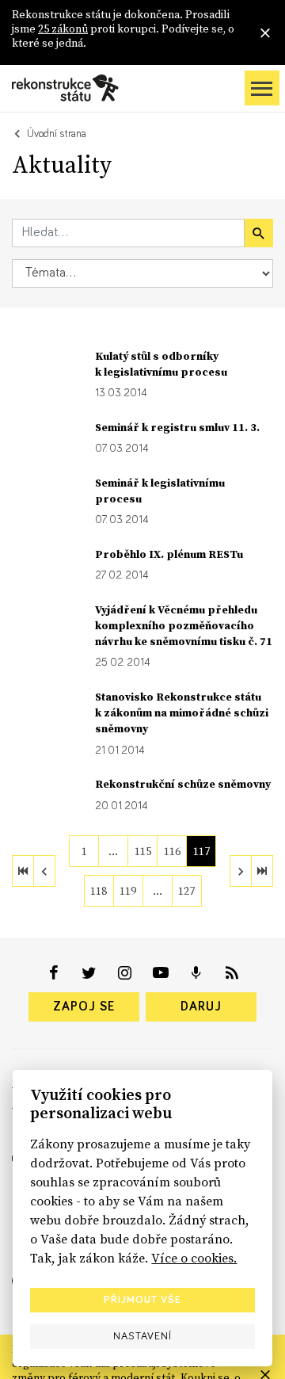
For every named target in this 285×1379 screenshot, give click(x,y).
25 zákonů (63, 28)
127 (186, 891)
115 (143, 851)
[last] (262, 871)
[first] (23, 871)
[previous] (44, 871)
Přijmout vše (142, 1299)
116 (172, 851)
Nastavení (142, 1336)
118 (98, 891)
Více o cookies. (194, 1257)
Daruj (201, 1006)
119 (128, 891)
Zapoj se (84, 1006)
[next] (240, 871)
